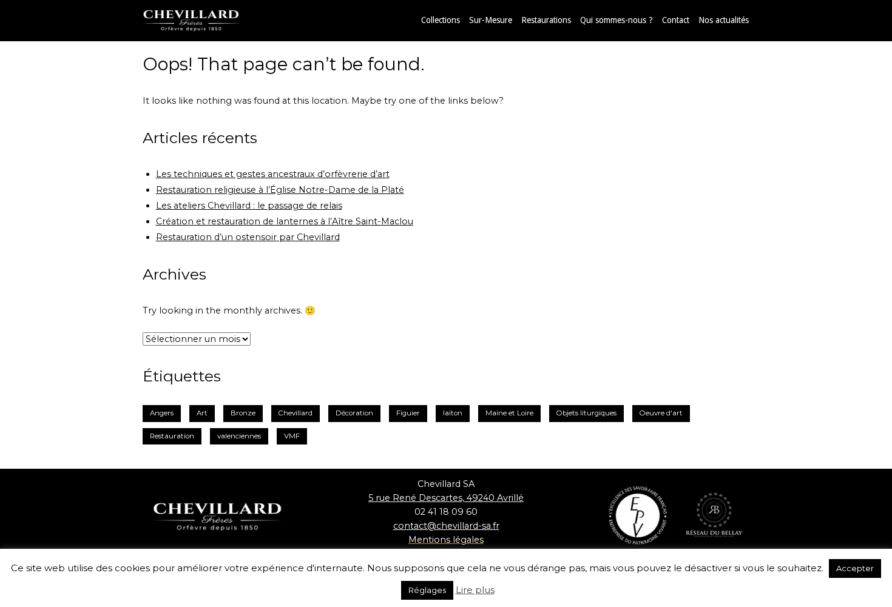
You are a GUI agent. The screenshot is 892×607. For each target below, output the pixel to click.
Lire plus (475, 589)
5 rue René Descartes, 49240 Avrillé (446, 497)
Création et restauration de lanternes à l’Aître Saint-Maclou (284, 221)
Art (202, 413)
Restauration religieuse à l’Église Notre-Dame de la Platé (280, 189)
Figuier (408, 413)
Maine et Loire (509, 413)
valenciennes (239, 436)
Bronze (243, 413)
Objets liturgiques (586, 413)
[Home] (203, 20)
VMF (292, 436)
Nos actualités (723, 20)
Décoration (354, 413)
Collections (440, 20)
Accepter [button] (855, 568)
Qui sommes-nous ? (616, 20)
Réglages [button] (427, 590)
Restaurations (546, 20)
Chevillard (296, 413)
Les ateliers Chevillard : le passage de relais (249, 205)
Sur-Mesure (490, 20)
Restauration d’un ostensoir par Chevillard (248, 237)
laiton (452, 413)
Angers (162, 413)
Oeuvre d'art (661, 413)
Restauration (172, 436)
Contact (675, 20)
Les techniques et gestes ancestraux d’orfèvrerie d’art (273, 174)
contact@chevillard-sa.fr (446, 525)
